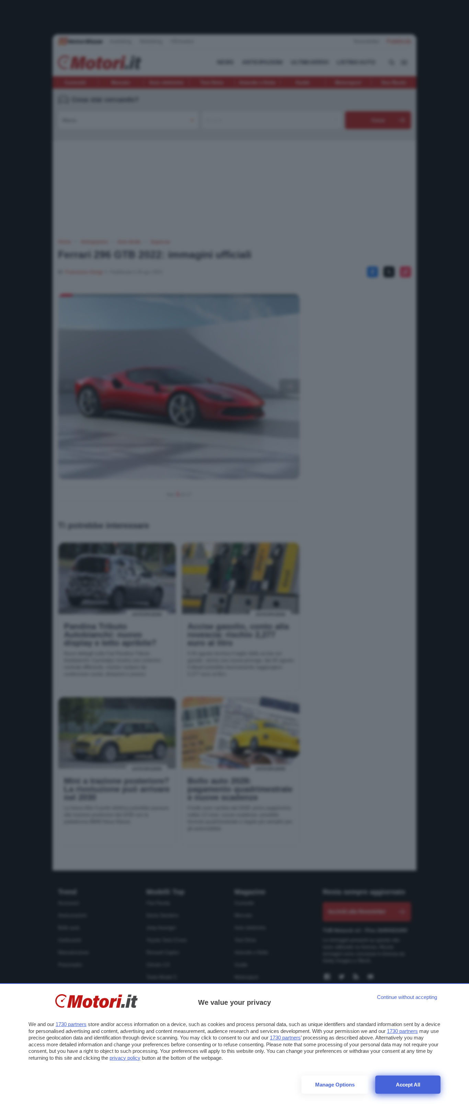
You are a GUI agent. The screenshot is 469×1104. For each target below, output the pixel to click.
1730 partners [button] (71, 1024)
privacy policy (125, 1058)
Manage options (335, 1085)
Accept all (408, 1085)
